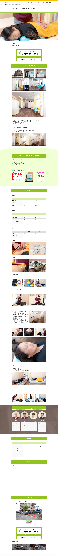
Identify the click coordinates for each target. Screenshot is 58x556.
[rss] (51, 0)
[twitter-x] (50, 0)
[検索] (52, 0)
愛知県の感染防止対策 (15, 159)
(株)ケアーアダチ (9, 2)
